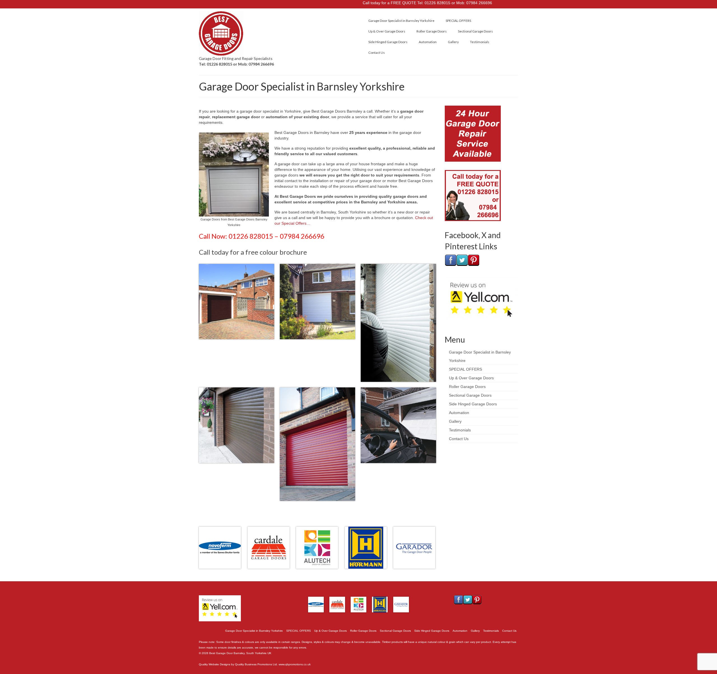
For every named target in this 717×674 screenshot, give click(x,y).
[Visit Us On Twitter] (462, 260)
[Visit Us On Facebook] (450, 260)
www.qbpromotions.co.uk (295, 664)
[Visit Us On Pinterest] (473, 260)
